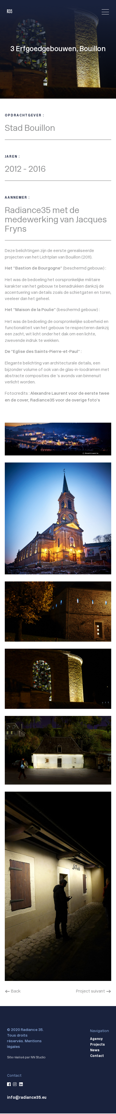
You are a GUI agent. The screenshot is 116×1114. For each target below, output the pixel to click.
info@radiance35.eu (26, 1097)
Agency (96, 1039)
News (94, 1050)
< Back (13, 991)
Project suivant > (93, 991)
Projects (97, 1044)
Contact (97, 1056)
